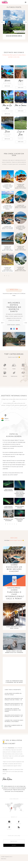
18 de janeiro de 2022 (20, 659)
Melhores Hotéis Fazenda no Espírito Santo (14, 307)
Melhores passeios (21, 84)
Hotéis (13, 368)
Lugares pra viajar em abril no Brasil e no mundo (20, 206)
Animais (23, 368)
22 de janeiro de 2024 (8, 233)
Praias (9, 83)
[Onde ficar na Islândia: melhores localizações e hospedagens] (19, 485)
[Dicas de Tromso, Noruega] (19, 501)
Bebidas (5, 376)
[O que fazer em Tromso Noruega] (8, 501)
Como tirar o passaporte (13, 689)
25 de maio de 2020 (21, 548)
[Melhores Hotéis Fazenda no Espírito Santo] (14, 339)
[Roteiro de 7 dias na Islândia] (8, 514)
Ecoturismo (7, 134)
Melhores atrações (21, 138)
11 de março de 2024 (9, 482)
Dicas (5, 83)
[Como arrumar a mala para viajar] (14, 614)
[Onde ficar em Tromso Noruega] (8, 484)
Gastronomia (14, 376)
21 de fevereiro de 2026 (19, 31)
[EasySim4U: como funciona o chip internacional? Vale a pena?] (14, 580)
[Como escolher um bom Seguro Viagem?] (14, 554)
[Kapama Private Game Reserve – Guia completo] (14, 22)
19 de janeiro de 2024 (9, 172)
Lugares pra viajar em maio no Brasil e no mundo (7, 227)
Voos (23, 376)
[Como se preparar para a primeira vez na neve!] (14, 668)
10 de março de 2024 (20, 482)
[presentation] (3, 22)
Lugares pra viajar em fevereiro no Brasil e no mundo (13, 710)
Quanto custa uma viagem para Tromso (20, 520)
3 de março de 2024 (9, 511)
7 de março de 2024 (9, 499)
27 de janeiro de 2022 (20, 604)
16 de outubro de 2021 (20, 576)
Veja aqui (5, 769)
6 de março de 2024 (20, 499)
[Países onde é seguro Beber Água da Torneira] (14, 641)
